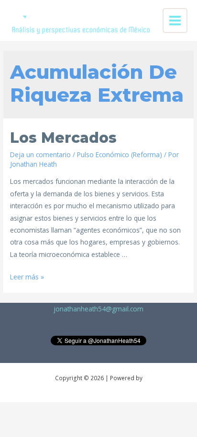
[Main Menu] (175, 20)
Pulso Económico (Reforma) (119, 154)
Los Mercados (63, 138)
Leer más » (27, 276)
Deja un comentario (40, 154)
